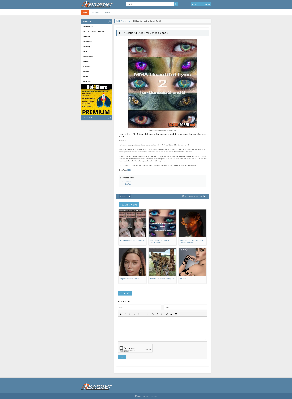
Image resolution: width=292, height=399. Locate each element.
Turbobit (127, 182)
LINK (129, 170)
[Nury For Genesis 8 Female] (132, 275)
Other (128, 21)
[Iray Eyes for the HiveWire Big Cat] (162, 275)
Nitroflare (128, 184)
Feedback (107, 12)
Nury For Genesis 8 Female (129, 278)
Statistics (95, 12)
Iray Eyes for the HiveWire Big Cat (162, 278)
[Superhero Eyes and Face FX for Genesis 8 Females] (192, 237)
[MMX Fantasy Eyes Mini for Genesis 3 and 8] (162, 237)
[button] (121, 314)
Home (85, 12)
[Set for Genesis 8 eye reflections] (132, 237)
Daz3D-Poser (120, 21)
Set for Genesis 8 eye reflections (132, 240)
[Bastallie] (192, 275)
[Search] (176, 4)
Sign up (207, 4)
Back (124, 196)
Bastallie (183, 278)
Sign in (196, 4)
